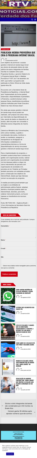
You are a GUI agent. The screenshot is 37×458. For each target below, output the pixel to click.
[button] (4, 454)
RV (6, 59)
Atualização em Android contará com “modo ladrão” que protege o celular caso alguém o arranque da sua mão (25, 382)
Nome (3, 240)
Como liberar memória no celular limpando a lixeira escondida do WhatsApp (24, 291)
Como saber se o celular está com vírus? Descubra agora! (25, 344)
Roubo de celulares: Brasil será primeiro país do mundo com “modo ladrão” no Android (25, 363)
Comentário (5, 226)
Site (2, 257)
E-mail (3, 248)
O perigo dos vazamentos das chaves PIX (25, 308)
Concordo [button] (10, 454)
